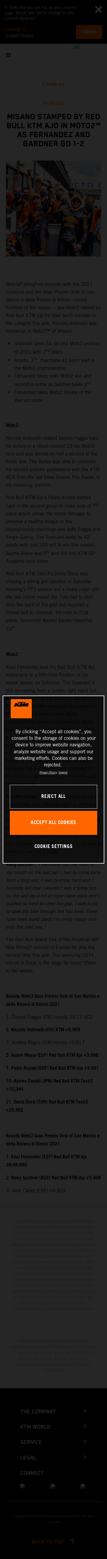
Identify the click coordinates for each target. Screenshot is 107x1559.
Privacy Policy (48, 772)
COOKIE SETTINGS (53, 846)
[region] (53, 779)
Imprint (63, 772)
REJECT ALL (53, 796)
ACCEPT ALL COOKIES (53, 822)
